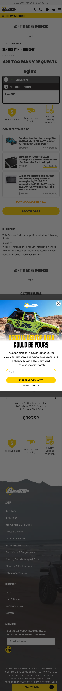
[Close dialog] (58, 303)
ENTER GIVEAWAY (31, 380)
